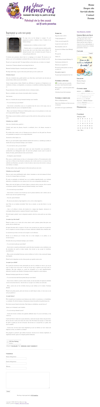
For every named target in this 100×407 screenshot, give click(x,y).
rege (84, 91)
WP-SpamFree (34, 395)
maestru (84, 104)
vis (91, 107)
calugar (78, 95)
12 (87, 123)
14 (92, 123)
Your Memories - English (84, 32)
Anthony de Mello (86, 95)
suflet (80, 96)
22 (78, 128)
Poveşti (57, 54)
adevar (83, 93)
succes (79, 91)
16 (80, 126)
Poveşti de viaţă (59, 72)
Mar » (82, 130)
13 (89, 123)
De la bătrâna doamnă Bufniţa (63, 59)
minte (89, 107)
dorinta (78, 96)
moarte (89, 93)
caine (80, 93)
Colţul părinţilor (59, 38)
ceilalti (93, 107)
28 (92, 128)
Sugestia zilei (14, 346)
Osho (90, 95)
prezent (92, 102)
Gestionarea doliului (60, 62)
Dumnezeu (81, 106)
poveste (88, 98)
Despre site (89, 8)
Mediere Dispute (81, 81)
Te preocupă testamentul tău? (63, 75)
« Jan (78, 130)
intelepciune (23, 346)
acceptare (81, 95)
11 (85, 123)
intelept (86, 93)
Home (91, 4)
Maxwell (79, 100)
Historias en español (60, 65)
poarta (28, 346)
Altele (56, 56)
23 (80, 128)
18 (85, 126)
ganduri (80, 104)
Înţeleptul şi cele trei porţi (18, 32)
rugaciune (83, 98)
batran (78, 104)
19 (87, 126)
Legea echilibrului (67, 107)
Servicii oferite (87, 11)
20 (89, 126)
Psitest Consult (81, 83)
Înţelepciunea (63, 100)
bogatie (78, 109)
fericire (84, 103)
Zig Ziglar (93, 93)
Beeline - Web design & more (22, 403)
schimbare (79, 103)
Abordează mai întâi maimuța (63, 92)
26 (87, 128)
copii (87, 107)
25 (85, 128)
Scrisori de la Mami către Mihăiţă (64, 49)
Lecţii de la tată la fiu (60, 44)
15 (78, 126)
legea (80, 109)
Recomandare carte (60, 46)
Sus (26, 402)
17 (82, 126)
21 (92, 126)
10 (82, 123)
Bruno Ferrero (88, 100)
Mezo (56, 100)
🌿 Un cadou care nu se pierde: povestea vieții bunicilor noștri (63, 84)
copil (82, 91)
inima (91, 91)
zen (82, 100)
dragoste (89, 103)
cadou (78, 93)
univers (92, 95)
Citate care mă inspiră (61, 41)
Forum (91, 18)
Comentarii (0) (34, 346)
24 (82, 128)
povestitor (58, 107)
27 (89, 128)
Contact (90, 15)
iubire (87, 90)
